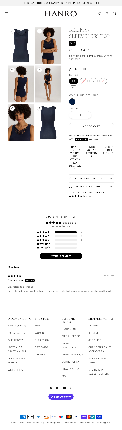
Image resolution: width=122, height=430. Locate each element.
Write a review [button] (61, 255)
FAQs (64, 376)
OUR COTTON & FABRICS (16, 360)
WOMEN (39, 333)
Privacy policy (69, 422)
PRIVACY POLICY (70, 369)
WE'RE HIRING (15, 369)
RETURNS (93, 333)
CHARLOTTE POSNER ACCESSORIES (99, 349)
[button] (6, 13)
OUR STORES (42, 340)
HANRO (22, 423)
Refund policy (53, 422)
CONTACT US (69, 329)
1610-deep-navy (72, 101)
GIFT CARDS (41, 347)
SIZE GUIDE (94, 340)
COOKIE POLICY (70, 361)
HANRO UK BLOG (17, 325)
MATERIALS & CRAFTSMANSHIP (17, 349)
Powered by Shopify (35, 423)
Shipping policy (104, 422)
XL (73, 88)
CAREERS (40, 354)
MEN (37, 325)
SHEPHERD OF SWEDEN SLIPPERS (98, 371)
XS (73, 81)
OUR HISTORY (15, 340)
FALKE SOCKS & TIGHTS (97, 360)
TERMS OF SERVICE (72, 354)
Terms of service (86, 422)
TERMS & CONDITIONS (69, 345)
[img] (14, 276)
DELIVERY (93, 325)
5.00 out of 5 (69, 223)
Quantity (74, 108)
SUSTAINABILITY (16, 333)
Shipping (91, 56)
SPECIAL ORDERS (71, 336)
